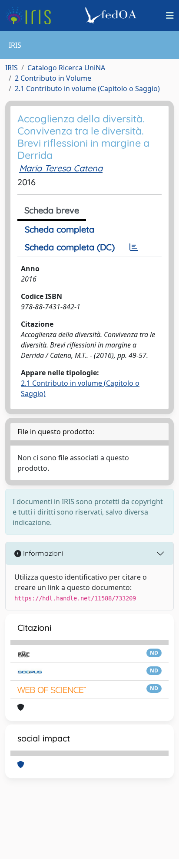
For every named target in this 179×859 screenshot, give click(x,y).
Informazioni (42, 553)
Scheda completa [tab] (59, 229)
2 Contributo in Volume (53, 78)
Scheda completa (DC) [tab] (70, 247)
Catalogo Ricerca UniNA (66, 67)
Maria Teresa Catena (61, 168)
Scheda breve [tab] (51, 210)
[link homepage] (31, 15)
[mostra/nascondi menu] (170, 15)
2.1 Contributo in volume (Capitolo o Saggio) (87, 88)
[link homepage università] (112, 15)
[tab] (134, 247)
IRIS (11, 67)
